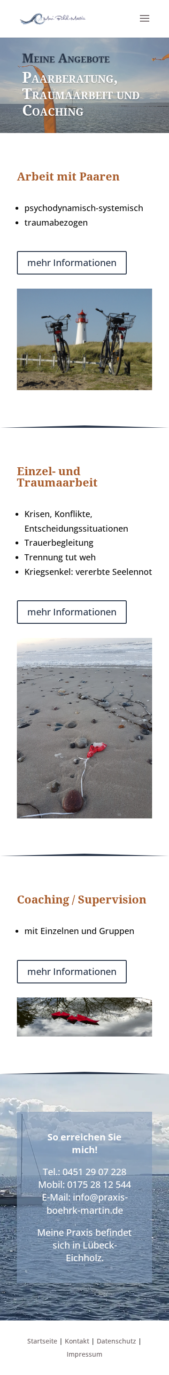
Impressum (84, 1354)
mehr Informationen (71, 262)
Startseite (42, 1340)
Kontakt (77, 1340)
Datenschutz (116, 1340)
